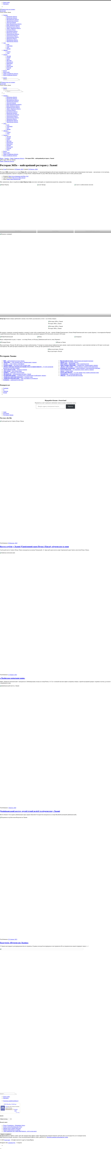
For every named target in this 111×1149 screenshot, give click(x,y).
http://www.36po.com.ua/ (18, 177)
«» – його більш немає (12, 371)
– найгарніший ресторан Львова (13, 361)
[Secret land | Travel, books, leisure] (7, 9)
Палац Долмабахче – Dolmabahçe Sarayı (14, 1125)
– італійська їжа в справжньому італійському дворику (24, 375)
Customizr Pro (11, 1142)
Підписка (70, 406)
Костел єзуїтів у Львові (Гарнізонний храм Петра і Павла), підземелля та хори (34, 546)
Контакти (6, 1098)
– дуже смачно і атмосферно (13, 363)
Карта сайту (6, 1096)
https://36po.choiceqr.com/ (13, 179)
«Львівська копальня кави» (12, 678)
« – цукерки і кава (18, 377)
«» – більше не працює (15, 369)
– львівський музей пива (13, 380)
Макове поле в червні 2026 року (12, 1128)
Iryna (4, 169)
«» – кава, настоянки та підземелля (20, 378)
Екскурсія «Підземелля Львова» (14, 943)
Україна (6, 158)
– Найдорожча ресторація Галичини (76, 361)
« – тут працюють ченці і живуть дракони (77, 369)
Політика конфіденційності (10, 1101)
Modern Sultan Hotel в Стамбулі (11, 1129)
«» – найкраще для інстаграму (13, 372)
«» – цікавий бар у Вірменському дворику (79, 365)
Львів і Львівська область (17, 158)
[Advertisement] (55, 1081)
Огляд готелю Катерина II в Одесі (12, 1127)
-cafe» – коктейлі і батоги (69, 362)
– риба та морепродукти (74, 363)
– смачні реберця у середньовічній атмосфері (80, 368)
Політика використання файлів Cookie (57, 1137)
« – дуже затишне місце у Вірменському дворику (20, 362)
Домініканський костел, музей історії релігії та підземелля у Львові (30, 811)
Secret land (7, 1140)
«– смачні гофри (66, 371)
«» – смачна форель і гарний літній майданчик (79, 366)
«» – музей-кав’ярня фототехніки (71, 375)
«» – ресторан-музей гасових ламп (16, 365)
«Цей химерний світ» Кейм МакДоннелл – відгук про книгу (20, 1131)
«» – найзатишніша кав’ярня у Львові (17, 374)
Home (1, 158)
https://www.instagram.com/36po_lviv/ (19, 176)
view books (17, 1112)
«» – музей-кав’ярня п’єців (71, 374)
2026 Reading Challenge (10, 1104)
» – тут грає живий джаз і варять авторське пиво (79, 372)
